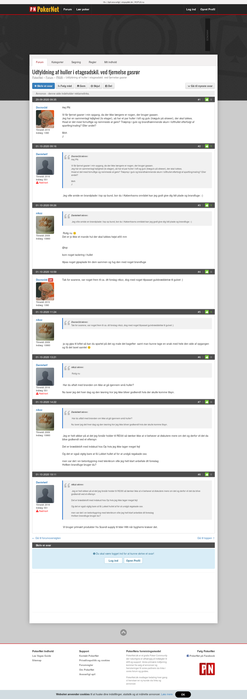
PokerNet (45, 9)
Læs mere (167, 694)
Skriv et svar (44, 86)
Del (109, 86)
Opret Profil (207, 9)
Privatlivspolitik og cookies (94, 660)
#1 (199, 99)
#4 (199, 271)
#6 (199, 357)
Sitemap (36, 660)
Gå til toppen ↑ (206, 538)
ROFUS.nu (139, 2)
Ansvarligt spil (87, 674)
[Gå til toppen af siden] (123, 634)
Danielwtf (42, 154)
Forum (67, 9)
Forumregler (86, 665)
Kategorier (57, 62)
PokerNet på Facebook (202, 655)
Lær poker (82, 9)
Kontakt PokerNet (89, 655)
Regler (92, 62)
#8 (199, 474)
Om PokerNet (86, 669)
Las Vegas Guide (41, 655)
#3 (199, 205)
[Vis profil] (45, 118)
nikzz (39, 213)
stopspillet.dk (127, 2)
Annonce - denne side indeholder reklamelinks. (63, 93)
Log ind (191, 9)
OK (183, 694)
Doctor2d (41, 107)
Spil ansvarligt (114, 2)
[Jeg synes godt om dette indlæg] (207, 99)
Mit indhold (110, 62)
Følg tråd (66, 86)
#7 (199, 402)
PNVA (59, 77)
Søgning (76, 62)
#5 (199, 312)
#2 (199, 146)
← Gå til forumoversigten (46, 538)
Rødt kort (43, 182)
